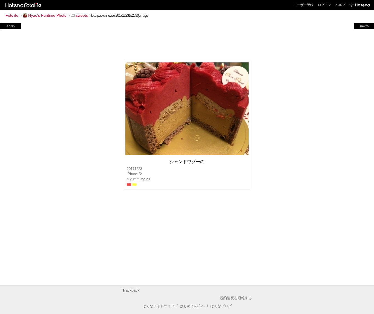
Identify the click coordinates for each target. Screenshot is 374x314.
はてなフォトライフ (158, 306)
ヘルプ (340, 5)
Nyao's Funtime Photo (47, 15)
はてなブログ (221, 306)
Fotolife (11, 15)
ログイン (324, 5)
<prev (10, 26)
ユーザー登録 (303, 5)
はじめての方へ (192, 306)
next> (364, 26)
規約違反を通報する (236, 298)
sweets (82, 15)
